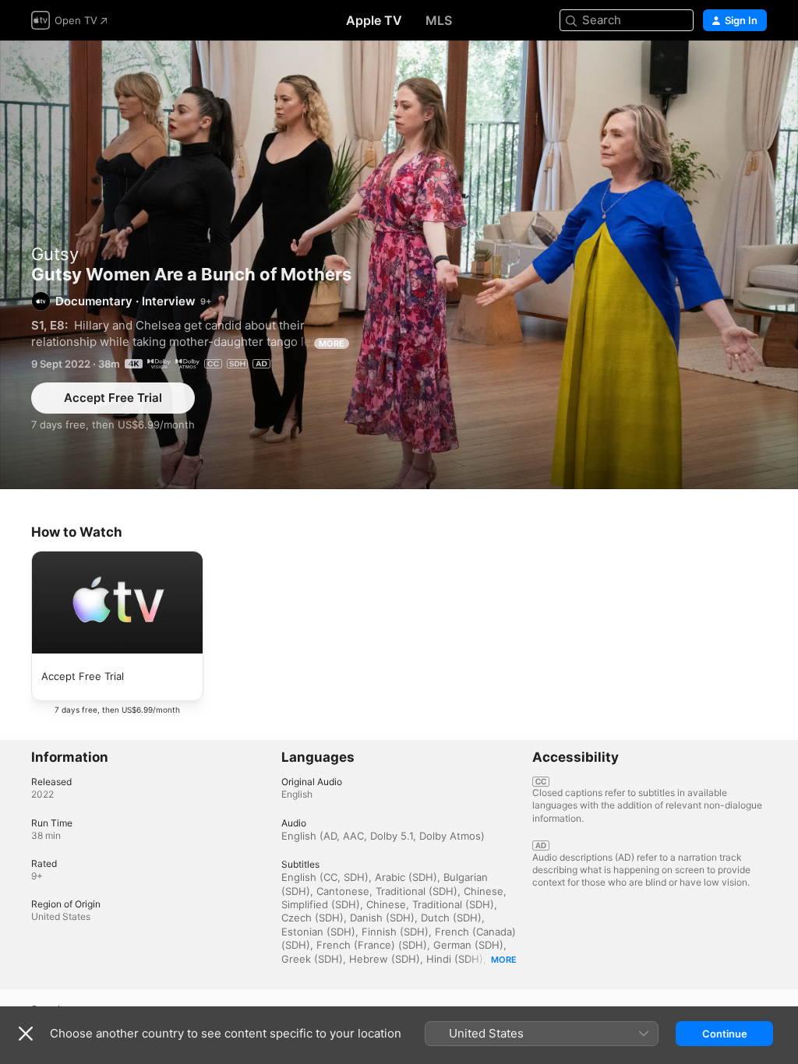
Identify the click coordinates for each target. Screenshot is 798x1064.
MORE (331, 343)
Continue (724, 1033)
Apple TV (374, 20)
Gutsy (55, 254)
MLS (438, 20)
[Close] (26, 1034)
